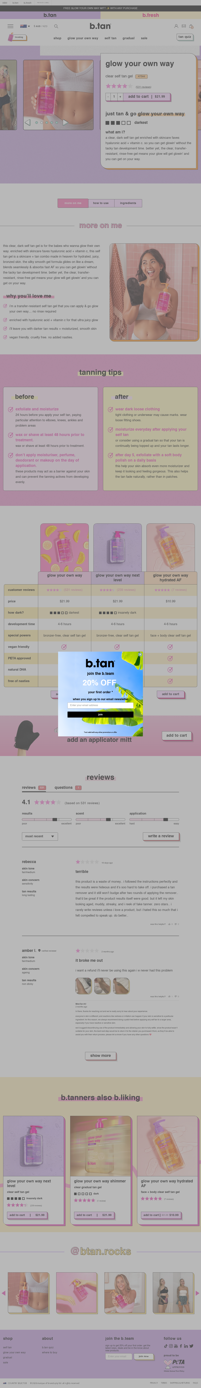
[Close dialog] (140, 654)
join (100, 716)
